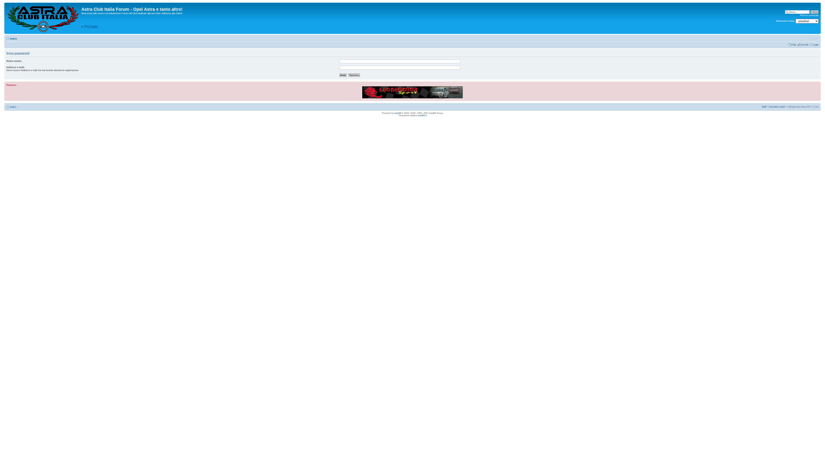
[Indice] (43, 18)
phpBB (397, 113)
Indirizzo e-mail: (15, 67)
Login (816, 44)
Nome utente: (14, 61)
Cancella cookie (776, 106)
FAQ (793, 44)
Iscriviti (804, 44)
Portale (91, 26)
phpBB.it (422, 115)
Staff (764, 106)
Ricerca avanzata (809, 15)
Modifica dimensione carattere (815, 38)
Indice (13, 38)
